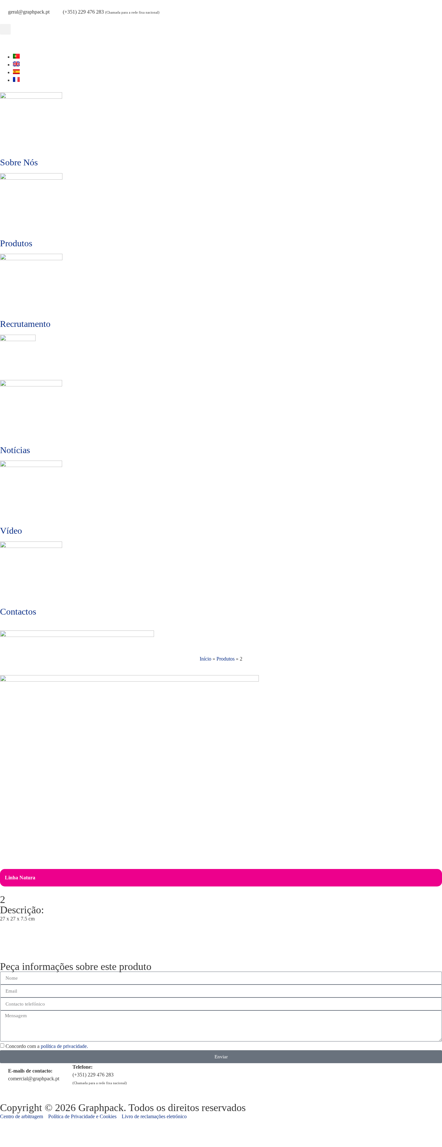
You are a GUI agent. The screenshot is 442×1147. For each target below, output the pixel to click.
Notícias (15, 450)
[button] (5, 29)
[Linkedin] (25, 43)
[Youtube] (8, 43)
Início (205, 659)
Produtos (16, 243)
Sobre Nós (19, 162)
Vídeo (11, 531)
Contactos (18, 612)
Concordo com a (47, 1046)
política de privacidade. (64, 1046)
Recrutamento (25, 324)
